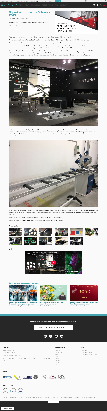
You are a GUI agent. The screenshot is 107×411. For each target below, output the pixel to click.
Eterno (57, 356)
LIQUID (37, 1)
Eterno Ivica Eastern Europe (89, 354)
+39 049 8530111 (10, 352)
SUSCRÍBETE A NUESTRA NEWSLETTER (53, 327)
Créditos (55, 397)
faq (56, 5)
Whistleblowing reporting (88, 397)
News (27, 5)
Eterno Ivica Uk (85, 350)
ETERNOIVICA (4, 1)
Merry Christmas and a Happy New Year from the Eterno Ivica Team (84, 303)
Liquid (57, 358)
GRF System (58, 352)
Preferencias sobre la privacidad (69, 397)
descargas (35, 5)
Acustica (57, 362)
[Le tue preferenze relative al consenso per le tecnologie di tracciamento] (7, 408)
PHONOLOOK (44, 1)
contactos (64, 5)
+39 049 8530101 (9, 350)
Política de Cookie (45, 397)
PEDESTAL (11, 1)
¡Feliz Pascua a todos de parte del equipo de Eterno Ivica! (51, 303)
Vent (56, 364)
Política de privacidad (9, 397)
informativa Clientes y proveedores (28, 397)
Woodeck (57, 354)
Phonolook (58, 360)
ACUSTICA (51, 1)
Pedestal (57, 350)
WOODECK (26, 1)
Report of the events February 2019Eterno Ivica (9, 5)
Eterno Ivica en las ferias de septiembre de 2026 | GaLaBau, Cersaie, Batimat (23, 303)
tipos (21, 5)
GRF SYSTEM (19, 1)
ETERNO (32, 1)
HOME (58, 1)
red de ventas (47, 5)
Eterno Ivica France (87, 352)
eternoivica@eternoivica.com (12, 355)
